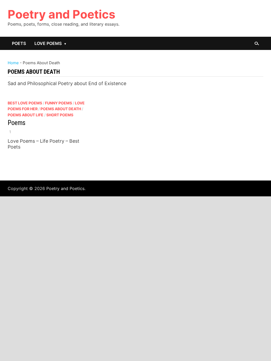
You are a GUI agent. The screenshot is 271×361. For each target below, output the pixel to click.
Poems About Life (25, 115)
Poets (19, 43)
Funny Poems (58, 103)
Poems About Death (60, 109)
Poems (16, 123)
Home (13, 62)
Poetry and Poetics (61, 14)
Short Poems (59, 115)
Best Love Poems (25, 103)
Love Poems (48, 43)
